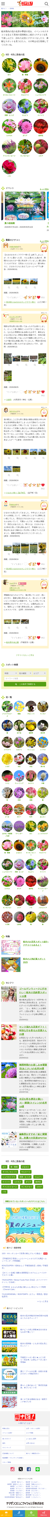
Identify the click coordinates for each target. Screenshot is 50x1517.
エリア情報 (31, 1515)
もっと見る (44, 189)
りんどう (38, 1177)
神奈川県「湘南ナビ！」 (16, 1493)
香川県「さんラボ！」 (33, 1490)
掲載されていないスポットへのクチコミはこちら (25, 1201)
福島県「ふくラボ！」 (17, 1486)
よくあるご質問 (31, 1438)
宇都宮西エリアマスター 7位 (17, 590)
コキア (39, 1187)
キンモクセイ (26, 1187)
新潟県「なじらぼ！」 (33, 1486)
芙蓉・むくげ (24, 1177)
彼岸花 (38, 1182)
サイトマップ (6, 1447)
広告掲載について (8, 1453)
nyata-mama (13, 247)
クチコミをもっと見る (25, 655)
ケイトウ (6, 1182)
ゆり (4, 1167)
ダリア (28, 1182)
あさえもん (13, 411)
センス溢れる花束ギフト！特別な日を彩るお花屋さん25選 (33, 1031)
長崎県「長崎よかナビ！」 (34, 1484)
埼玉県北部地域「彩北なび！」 (14, 1497)
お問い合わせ (30, 1443)
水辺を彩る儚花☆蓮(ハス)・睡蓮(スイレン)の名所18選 (33, 1103)
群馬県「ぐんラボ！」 (17, 1490)
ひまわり (25, 1167)
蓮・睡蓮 (14, 1167)
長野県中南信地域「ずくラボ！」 (36, 1488)
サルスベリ (25, 1172)
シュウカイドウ (9, 1177)
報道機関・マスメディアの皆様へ (13, 1458)
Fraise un (12, 504)
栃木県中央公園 (12, 642)
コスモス (17, 1182)
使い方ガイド (6, 1438)
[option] (25, 210)
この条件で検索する (27, 684)
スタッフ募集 (6, 1462)
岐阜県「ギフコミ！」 (17, 1488)
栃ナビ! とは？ (26, 1423)
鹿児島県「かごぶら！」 (33, 1495)
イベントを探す (18, 1515)
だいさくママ (14, 317)
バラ (4, 1192)
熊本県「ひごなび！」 (33, 1482)
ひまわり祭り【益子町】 (16, 493)
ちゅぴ (11, 583)
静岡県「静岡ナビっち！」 (15, 1484)
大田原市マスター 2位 (15, 321)
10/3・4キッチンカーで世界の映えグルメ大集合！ (22, 1253)
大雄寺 (9, 400)
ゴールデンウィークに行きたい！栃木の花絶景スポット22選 (33, 992)
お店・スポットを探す (7, 1515)
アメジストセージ (10, 1187)
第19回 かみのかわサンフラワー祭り (21, 302)
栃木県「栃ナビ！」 (18, 1482)
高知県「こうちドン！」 (33, 1497)
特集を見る (5, 1428)
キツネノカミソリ (10, 1172)
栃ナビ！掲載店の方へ (33, 1453)
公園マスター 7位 (14, 587)
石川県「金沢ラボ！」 (17, 1495)
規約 (3, 1443)
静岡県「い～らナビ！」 (33, 1493)
